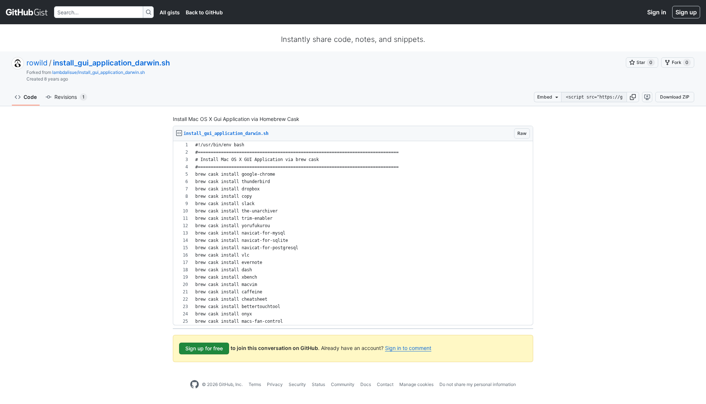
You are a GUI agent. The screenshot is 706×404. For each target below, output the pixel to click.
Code (30, 97)
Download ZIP (674, 97)
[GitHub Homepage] (194, 384)
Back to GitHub (204, 12)
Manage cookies (416, 384)
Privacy (275, 384)
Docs (365, 384)
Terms (255, 384)
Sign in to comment (408, 348)
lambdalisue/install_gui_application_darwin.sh (98, 72)
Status (318, 384)
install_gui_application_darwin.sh (111, 62)
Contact (385, 384)
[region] (353, 233)
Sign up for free (204, 348)
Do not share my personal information (477, 384)
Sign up (686, 12)
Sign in (656, 12)
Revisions (69, 97)
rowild (36, 62)
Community (342, 384)
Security (297, 384)
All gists (170, 12)
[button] (633, 97)
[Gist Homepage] (27, 12)
